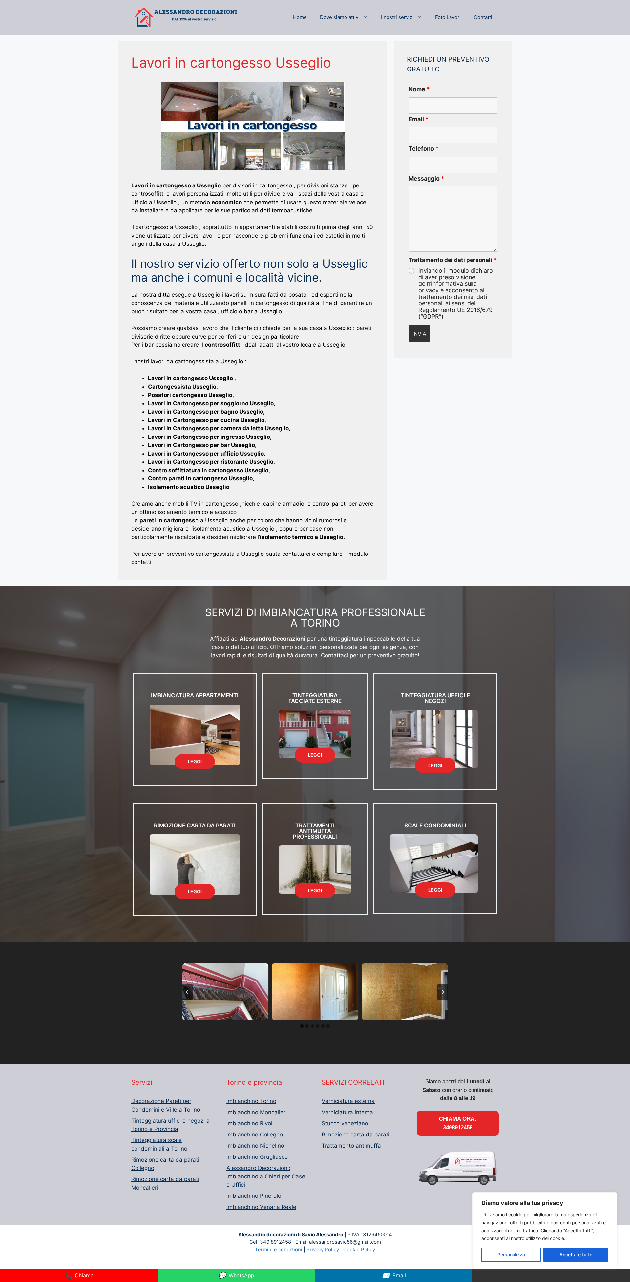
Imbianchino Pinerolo (253, 1196)
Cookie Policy (359, 1249)
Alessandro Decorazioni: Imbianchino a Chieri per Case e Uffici (265, 1176)
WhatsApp (236, 1275)
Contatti (483, 17)
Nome (419, 89)
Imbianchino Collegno (254, 1134)
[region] (544, 1230)
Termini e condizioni (278, 1249)
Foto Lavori (448, 17)
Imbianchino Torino (251, 1101)
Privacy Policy (322, 1249)
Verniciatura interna (347, 1112)
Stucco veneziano (345, 1123)
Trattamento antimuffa (351, 1145)
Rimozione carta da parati (355, 1134)
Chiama (79, 1275)
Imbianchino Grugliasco (257, 1157)
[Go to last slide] (187, 992)
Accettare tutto (575, 1254)
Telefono (424, 148)
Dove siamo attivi (340, 17)
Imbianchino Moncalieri (256, 1112)
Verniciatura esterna (348, 1101)
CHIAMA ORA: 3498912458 (457, 1123)
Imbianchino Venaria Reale (261, 1207)
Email (419, 119)
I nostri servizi (397, 17)
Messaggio (426, 178)
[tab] (302, 1026)
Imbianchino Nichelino (255, 1145)
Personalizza (511, 1254)
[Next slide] (442, 992)
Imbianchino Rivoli (250, 1123)
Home (300, 17)
